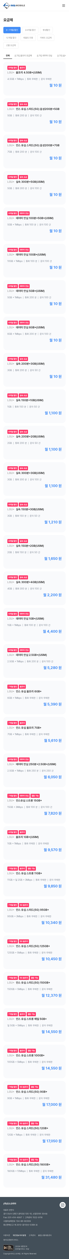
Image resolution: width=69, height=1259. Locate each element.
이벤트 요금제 (46, 37)
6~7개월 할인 (12, 30)
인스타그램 (62, 1205)
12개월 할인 (11, 37)
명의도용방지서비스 (10, 1240)
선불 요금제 (11, 45)
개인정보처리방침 (19, 1235)
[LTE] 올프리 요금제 (23, 55)
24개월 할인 (30, 30)
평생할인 (46, 30)
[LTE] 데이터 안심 (44, 55)
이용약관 (6, 1235)
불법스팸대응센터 (45, 1235)
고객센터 (32, 1235)
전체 (8, 55)
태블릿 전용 (28, 37)
